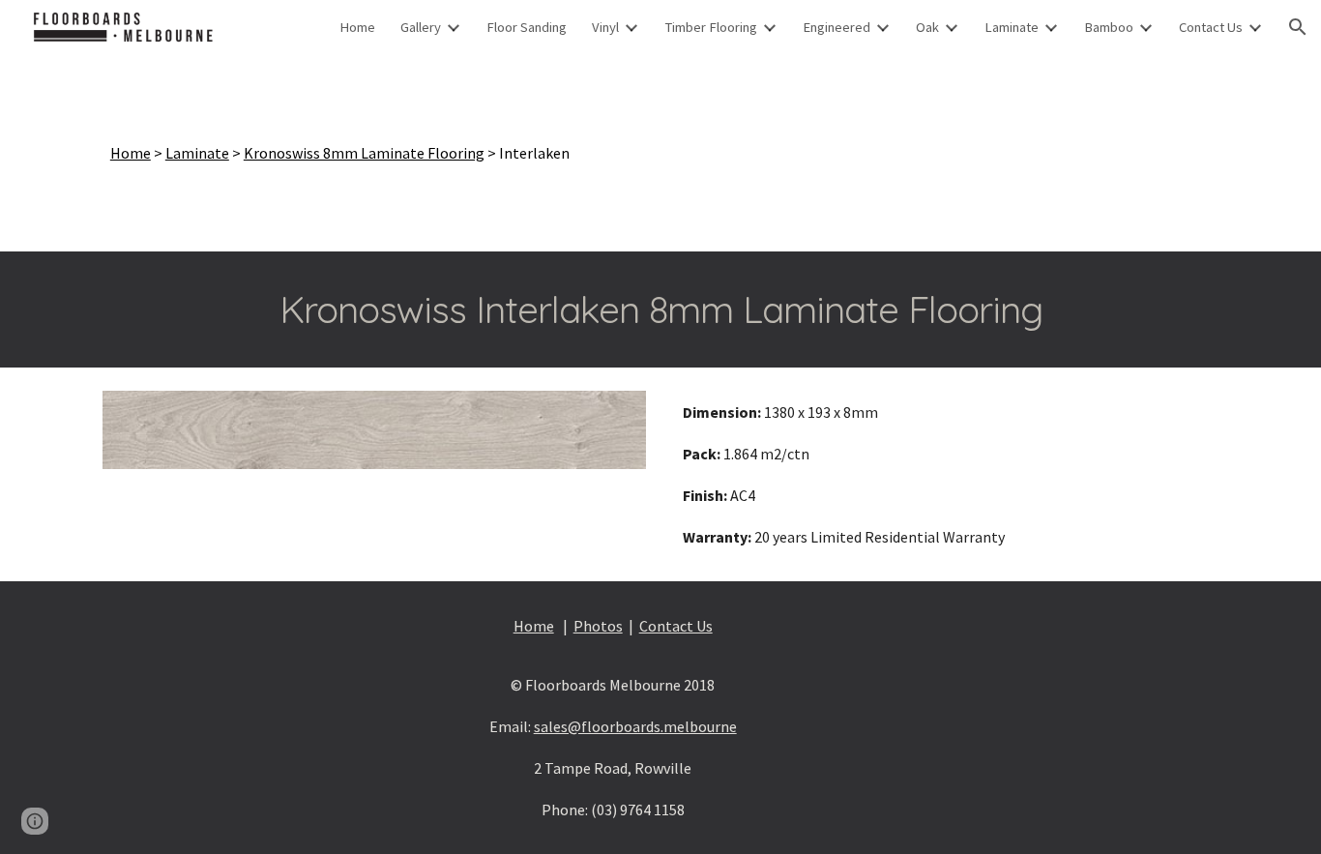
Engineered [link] (836, 27)
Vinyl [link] (605, 27)
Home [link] (357, 27)
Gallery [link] (420, 27)
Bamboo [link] (1108, 27)
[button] (1298, 27)
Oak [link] (927, 27)
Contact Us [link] (1211, 27)
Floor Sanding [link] (526, 27)
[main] (660, 153)
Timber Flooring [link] (710, 27)
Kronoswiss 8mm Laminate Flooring (364, 152)
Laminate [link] (1011, 27)
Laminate (197, 152)
